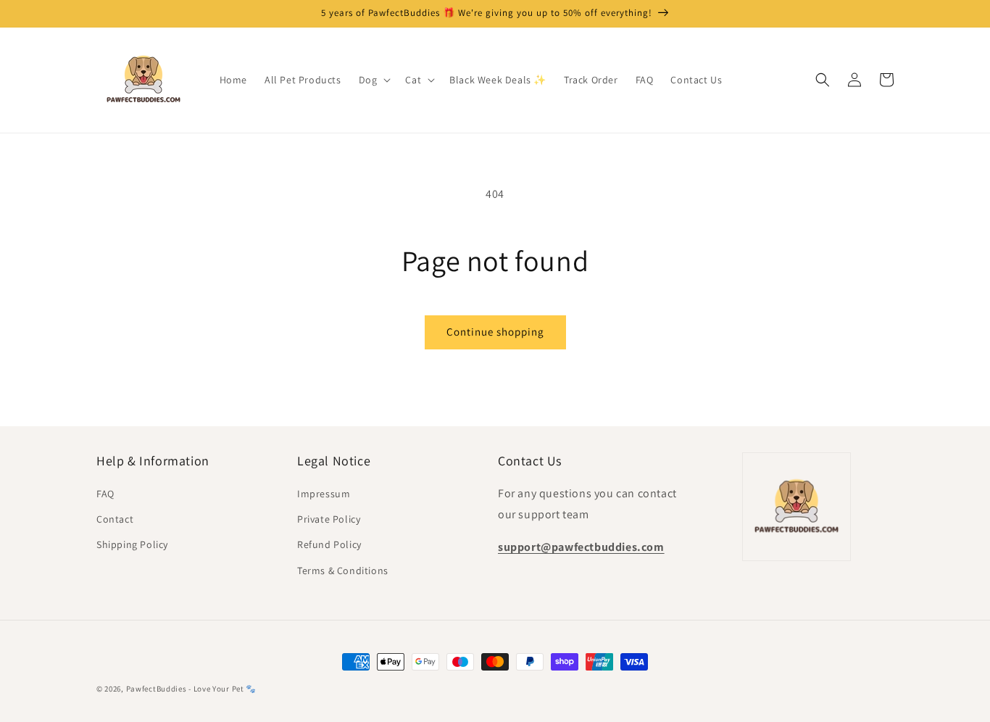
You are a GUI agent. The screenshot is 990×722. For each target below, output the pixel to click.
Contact (114, 519)
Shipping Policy (132, 544)
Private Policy (328, 519)
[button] (373, 80)
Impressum (323, 493)
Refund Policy (329, 544)
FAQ (105, 493)
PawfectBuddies (156, 689)
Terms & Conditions (342, 570)
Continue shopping (495, 332)
